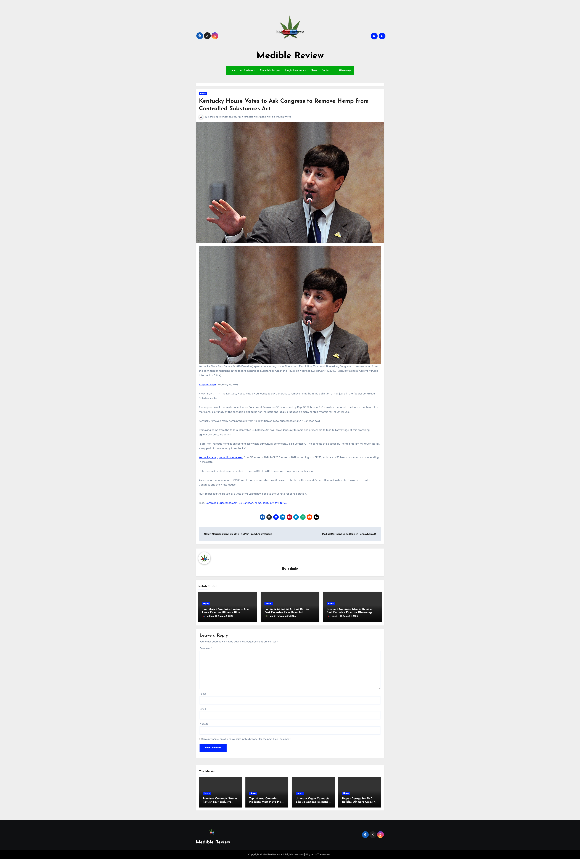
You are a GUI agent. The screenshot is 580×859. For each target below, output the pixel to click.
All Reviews (247, 70)
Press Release (207, 384)
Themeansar (324, 854)
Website (204, 723)
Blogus (309, 854)
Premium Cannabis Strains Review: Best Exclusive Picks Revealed (220, 802)
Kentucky (268, 502)
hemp (258, 502)
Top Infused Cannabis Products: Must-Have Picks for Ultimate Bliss (266, 802)
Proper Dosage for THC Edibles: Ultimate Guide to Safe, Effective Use (359, 802)
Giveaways (345, 70)
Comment (206, 648)
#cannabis (247, 117)
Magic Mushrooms (295, 70)
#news (287, 117)
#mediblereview (275, 117)
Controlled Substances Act (221, 502)
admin (211, 117)
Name (203, 693)
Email (203, 709)
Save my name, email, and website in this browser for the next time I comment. (246, 739)
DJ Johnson (246, 502)
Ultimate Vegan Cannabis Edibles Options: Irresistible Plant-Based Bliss (313, 802)
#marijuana (260, 117)
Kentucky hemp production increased (221, 457)
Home (232, 70)
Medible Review (290, 56)
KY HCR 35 (281, 502)
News (314, 70)
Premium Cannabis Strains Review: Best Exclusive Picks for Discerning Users (349, 612)
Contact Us (328, 70)
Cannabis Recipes (270, 70)
